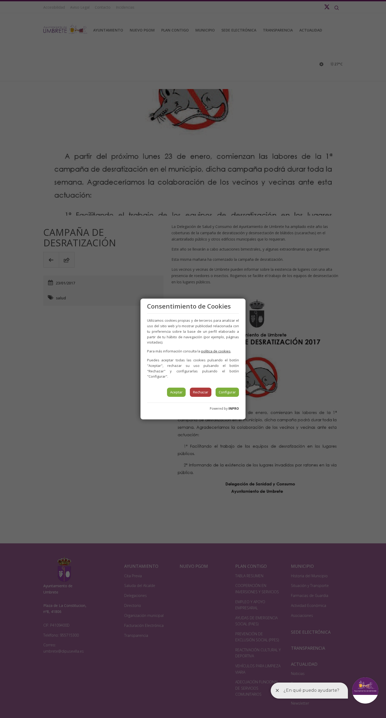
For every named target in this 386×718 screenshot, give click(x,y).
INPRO (233, 408)
